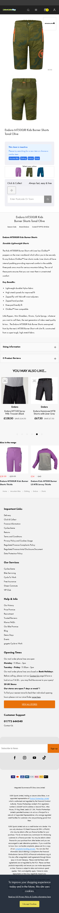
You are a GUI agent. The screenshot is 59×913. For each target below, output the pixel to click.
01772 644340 (13, 721)
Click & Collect (10, 519)
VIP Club (7, 590)
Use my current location (11, 190)
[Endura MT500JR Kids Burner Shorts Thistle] (18, 172)
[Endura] (49, 23)
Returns (7, 532)
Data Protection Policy (13, 553)
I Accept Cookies (29, 904)
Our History (9, 605)
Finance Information (12, 523)
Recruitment (9, 613)
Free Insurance (10, 581)
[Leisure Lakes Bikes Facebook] (14, 757)
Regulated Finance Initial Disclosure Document (23, 549)
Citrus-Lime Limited (38, 787)
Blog (6, 630)
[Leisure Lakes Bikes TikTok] (44, 757)
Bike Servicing (10, 573)
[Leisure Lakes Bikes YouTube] (34, 757)
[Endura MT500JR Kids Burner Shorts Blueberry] (40, 172)
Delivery (7, 515)
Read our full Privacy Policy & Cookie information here (29, 897)
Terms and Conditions (13, 536)
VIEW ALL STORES (29, 704)
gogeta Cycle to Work (13, 643)
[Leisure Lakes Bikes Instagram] (24, 757)
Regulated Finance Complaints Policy (19, 545)
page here (36, 697)
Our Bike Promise (11, 626)
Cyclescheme (9, 528)
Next (56, 467)
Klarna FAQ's (9, 622)
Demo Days (9, 635)
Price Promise (9, 609)
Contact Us (8, 725)
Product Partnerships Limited (39, 798)
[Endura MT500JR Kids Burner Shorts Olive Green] (29, 172)
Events (6, 639)
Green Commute (11, 585)
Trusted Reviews (10, 618)
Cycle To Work (10, 577)
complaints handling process (25, 849)
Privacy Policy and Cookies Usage (18, 540)
